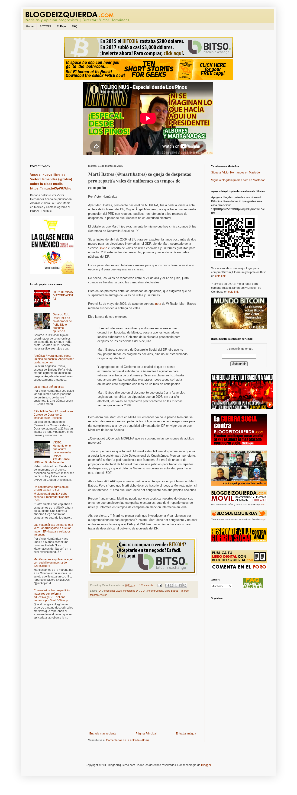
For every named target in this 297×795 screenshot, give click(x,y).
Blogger (206, 765)
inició (103, 248)
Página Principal (146, 733)
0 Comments (146, 585)
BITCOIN (45, 26)
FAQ (74, 26)
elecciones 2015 (112, 590)
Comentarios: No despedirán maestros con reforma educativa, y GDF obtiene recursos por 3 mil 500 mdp (52, 595)
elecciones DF (131, 590)
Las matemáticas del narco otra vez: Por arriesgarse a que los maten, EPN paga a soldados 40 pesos (53, 529)
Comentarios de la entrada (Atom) (127, 740)
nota (158, 303)
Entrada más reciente (102, 733)
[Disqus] (142, 666)
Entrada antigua (186, 733)
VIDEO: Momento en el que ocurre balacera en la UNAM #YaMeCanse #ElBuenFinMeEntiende (52, 452)
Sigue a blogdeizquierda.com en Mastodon (238, 180)
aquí (262, 504)
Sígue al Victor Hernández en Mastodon (236, 172)
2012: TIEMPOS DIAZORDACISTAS (63, 295)
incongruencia (155, 590)
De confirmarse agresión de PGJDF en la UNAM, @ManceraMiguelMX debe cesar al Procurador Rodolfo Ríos (51, 493)
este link (220, 276)
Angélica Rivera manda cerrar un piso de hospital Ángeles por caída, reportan (54, 359)
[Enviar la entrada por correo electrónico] (159, 585)
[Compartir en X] (176, 585)
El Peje (61, 26)
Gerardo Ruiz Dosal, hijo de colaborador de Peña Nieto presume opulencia (62, 323)
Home (30, 26)
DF (100, 590)
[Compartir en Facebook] (180, 585)
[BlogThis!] (171, 585)
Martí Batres (171, 590)
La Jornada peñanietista (49, 386)
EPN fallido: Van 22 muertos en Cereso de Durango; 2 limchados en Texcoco (53, 415)
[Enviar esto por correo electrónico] (167, 585)
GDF (143, 590)
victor (103, 594)
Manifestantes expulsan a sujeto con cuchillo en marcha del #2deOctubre (54, 563)
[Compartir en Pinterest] (184, 585)
